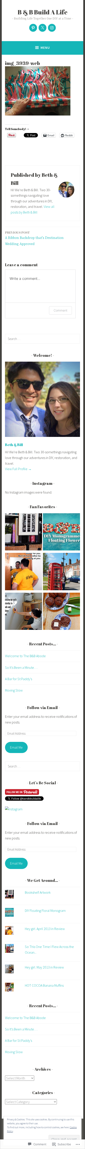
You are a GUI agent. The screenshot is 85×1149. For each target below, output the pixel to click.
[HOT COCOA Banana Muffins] (61, 612)
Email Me (16, 747)
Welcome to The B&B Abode (25, 656)
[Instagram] (52, 28)
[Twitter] (42, 28)
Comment (60, 310)
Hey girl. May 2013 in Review (44, 967)
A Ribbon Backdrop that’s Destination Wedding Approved (34, 238)
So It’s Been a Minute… (21, 667)
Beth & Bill (14, 444)
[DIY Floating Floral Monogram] (61, 532)
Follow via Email (42, 707)
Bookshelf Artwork (38, 892)
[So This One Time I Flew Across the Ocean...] (61, 572)
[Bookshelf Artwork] (23, 532)
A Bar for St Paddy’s (18, 679)
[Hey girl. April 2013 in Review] (23, 572)
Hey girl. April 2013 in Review (45, 929)
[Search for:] (42, 338)
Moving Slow (14, 690)
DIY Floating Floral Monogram (45, 910)
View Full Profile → (18, 469)
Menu (45, 48)
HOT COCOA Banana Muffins (44, 985)
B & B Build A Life (43, 12)
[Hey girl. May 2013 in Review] (23, 612)
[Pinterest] (33, 28)
